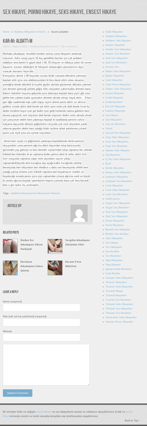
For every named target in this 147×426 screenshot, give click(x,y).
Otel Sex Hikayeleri (116, 216)
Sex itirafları (112, 251)
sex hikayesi (53, 193)
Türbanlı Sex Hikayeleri (118, 308)
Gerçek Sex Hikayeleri (118, 132)
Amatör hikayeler (115, 45)
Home (6, 31)
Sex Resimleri (113, 256)
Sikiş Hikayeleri (114, 260)
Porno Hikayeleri (114, 220)
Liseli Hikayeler (114, 185)
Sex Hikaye (111, 242)
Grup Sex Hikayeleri (116, 141)
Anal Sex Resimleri (116, 62)
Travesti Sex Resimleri (118, 299)
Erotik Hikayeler (114, 97)
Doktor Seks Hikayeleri (118, 89)
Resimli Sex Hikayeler (117, 229)
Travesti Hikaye (114, 291)
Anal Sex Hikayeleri (116, 58)
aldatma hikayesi (20, 193)
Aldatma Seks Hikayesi (118, 40)
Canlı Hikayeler (114, 80)
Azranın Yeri (112, 67)
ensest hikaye (43, 411)
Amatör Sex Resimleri (117, 53)
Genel (41, 31)
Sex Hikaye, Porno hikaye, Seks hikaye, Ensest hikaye (60, 12)
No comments (69, 46)
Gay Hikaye (111, 115)
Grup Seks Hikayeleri (117, 137)
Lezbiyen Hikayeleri (116, 176)
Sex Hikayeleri (113, 247)
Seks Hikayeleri (114, 238)
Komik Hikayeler (114, 168)
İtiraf (108, 163)
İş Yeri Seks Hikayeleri (118, 159)
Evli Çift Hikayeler (115, 106)
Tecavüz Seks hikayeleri (119, 286)
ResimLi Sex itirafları (117, 234)
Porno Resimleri (114, 225)
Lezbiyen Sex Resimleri (118, 181)
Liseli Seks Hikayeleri (117, 190)
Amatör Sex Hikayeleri (118, 49)
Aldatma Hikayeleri (25, 31)
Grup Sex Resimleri (116, 146)
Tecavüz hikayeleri (116, 282)
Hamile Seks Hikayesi (117, 150)
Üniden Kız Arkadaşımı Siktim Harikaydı (31, 244)
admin (6, 46)
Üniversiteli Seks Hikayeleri (121, 317)
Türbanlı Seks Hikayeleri (119, 304)
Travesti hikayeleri (116, 295)
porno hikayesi (38, 193)
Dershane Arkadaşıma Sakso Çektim (31, 266)
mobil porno (112, 198)
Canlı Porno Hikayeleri (118, 84)
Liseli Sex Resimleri (116, 194)
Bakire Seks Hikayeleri (118, 71)
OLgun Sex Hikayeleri (117, 203)
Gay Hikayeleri (113, 119)
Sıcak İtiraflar (112, 273)
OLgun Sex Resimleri (117, 207)
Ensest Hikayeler (114, 93)
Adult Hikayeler (114, 31)
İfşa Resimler (112, 154)
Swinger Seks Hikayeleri (119, 277)
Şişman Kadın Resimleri (118, 269)
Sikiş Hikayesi (113, 264)
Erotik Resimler (113, 102)
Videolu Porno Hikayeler (119, 321)
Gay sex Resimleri (115, 124)
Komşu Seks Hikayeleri (118, 172)
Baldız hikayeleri (114, 75)
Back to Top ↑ (132, 420)
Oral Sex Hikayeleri (116, 212)
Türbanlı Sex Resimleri (118, 313)
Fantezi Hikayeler (115, 111)
